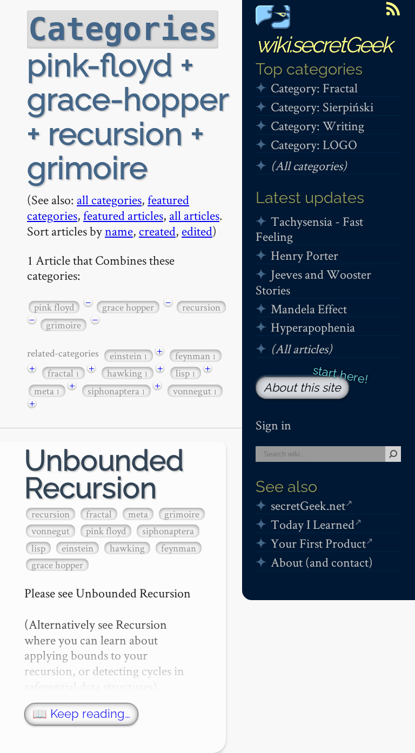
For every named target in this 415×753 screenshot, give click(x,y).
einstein (129, 355)
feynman (195, 355)
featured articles (123, 215)
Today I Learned (312, 524)
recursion (201, 307)
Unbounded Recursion (104, 474)
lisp (186, 373)
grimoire (63, 325)
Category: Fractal (314, 87)
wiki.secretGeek (324, 44)
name (119, 231)
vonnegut (195, 391)
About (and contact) (322, 562)
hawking (127, 373)
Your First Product (318, 543)
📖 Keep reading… (81, 714)
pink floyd (54, 307)
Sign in (273, 424)
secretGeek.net (308, 505)
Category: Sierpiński (322, 106)
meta (47, 391)
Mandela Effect (309, 308)
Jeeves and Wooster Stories (313, 282)
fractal (63, 373)
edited (197, 231)
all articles (194, 215)
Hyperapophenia (313, 327)
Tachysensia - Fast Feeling (309, 229)
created (157, 231)
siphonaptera (116, 391)
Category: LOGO (314, 144)
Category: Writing (317, 125)
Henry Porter (304, 255)
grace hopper (128, 307)
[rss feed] (392, 8)
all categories (109, 199)
